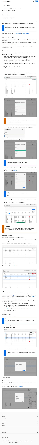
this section (15, 170)
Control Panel (7, 17)
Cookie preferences (28, 440)
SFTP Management (12, 17)
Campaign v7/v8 (18, 33)
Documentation (5, 8)
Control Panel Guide (17, 8)
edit (7, 308)
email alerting (11, 295)
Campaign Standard (25, 33)
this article (14, 43)
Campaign (10, 8)
